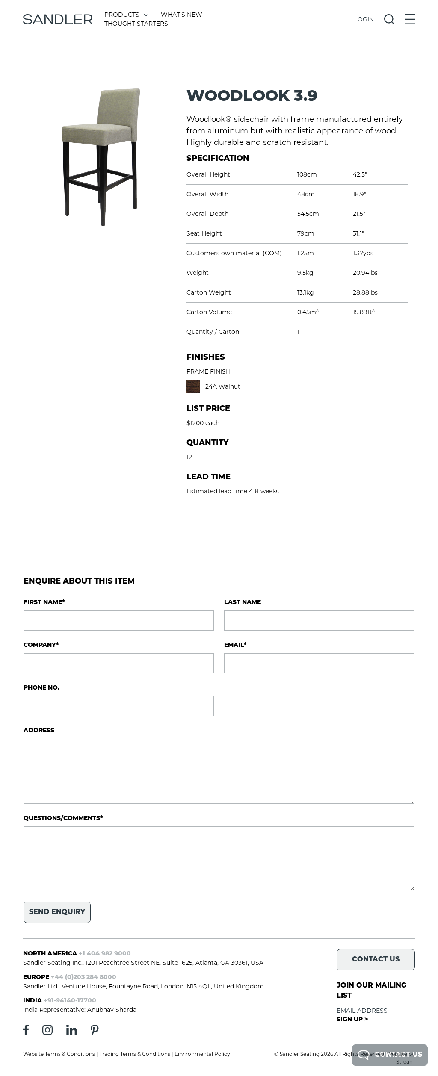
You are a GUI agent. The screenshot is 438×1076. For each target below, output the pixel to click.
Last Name (242, 602)
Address (39, 731)
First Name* (44, 602)
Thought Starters (136, 23)
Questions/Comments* (63, 818)
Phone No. (41, 688)
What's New (181, 14)
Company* (41, 645)
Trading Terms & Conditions (134, 1054)
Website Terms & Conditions (59, 1054)
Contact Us (398, 1055)
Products (121, 14)
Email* (235, 645)
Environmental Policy (202, 1054)
